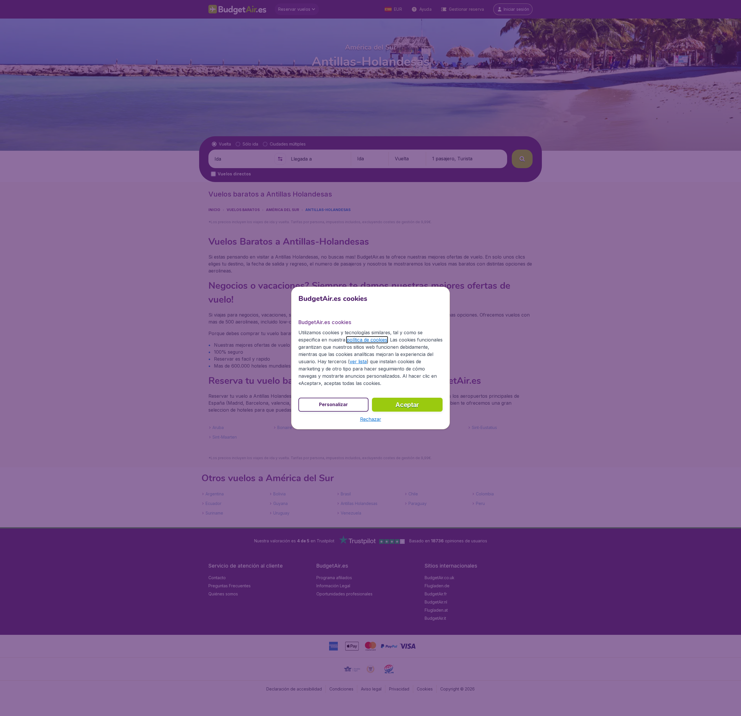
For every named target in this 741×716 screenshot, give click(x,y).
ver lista (358, 361)
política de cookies (367, 340)
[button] (370, 419)
